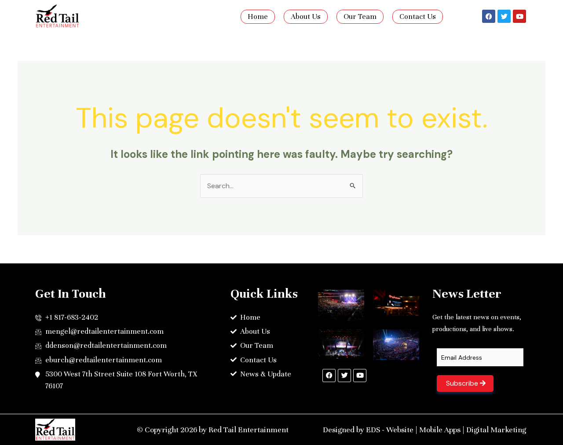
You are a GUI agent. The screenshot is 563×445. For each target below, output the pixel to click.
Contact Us (417, 16)
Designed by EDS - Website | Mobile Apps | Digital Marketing (424, 429)
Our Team (360, 16)
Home (258, 16)
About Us (306, 16)
